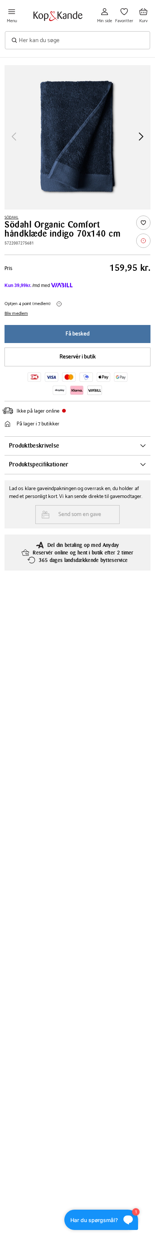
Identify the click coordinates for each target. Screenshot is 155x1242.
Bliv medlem (16, 313)
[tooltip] (143, 240)
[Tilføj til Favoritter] (143, 223)
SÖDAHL (11, 217)
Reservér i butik (77, 356)
